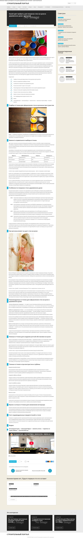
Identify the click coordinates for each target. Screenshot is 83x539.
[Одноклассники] (50, 461)
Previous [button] (71, 512)
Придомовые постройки (12, 8)
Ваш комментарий (13, 488)
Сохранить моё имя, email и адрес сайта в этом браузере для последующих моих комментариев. (29, 496)
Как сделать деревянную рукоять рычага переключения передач (70, 61)
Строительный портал (18, 3)
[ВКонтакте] (46, 461)
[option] (21, 471)
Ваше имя (11, 483)
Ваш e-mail (36, 483)
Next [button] (74, 512)
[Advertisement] (67, 104)
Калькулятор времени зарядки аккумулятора (70, 79)
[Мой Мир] (51, 461)
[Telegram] (53, 461)
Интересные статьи (24, 8)
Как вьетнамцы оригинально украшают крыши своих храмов (70, 70)
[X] (48, 461)
